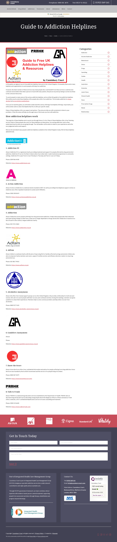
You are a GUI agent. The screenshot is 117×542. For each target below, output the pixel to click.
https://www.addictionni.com (20, 163)
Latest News (85, 92)
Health (83, 80)
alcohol (8, 101)
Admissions (56, 9)
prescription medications (21, 101)
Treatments (40, 9)
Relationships (85, 112)
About (48, 9)
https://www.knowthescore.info (21, 378)
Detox (83, 64)
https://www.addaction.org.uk (21, 227)
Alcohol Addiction (86, 56)
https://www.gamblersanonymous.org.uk (24, 344)
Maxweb (55, 533)
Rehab (83, 108)
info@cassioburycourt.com (76, 483)
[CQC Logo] (97, 480)
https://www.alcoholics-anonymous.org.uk (25, 309)
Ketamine (84, 88)
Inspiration (84, 84)
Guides (55, 36)
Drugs (83, 68)
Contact (69, 9)
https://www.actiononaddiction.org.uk (23, 197)
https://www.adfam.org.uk (20, 265)
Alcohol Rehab (11, 9)
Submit (11, 464)
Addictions (31, 9)
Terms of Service (42, 536)
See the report (97, 495)
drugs (69, 99)
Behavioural (84, 60)
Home (45, 36)
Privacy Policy (39, 533)
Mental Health (85, 96)
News (63, 9)
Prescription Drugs (86, 104)
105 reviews (61, 16)
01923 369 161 (70, 480)
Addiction (84, 52)
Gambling (84, 72)
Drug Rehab (22, 9)
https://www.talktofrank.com (20, 407)
